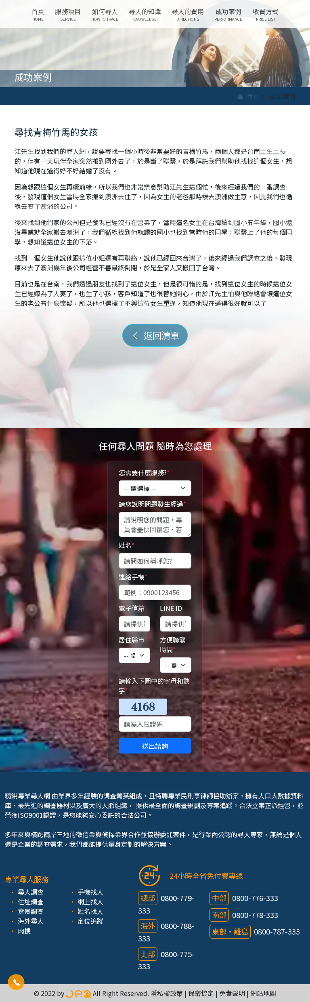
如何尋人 (104, 14)
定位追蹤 (90, 921)
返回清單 (159, 334)
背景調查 (31, 911)
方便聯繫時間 (173, 644)
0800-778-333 (255, 914)
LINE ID (171, 608)
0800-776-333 (255, 898)
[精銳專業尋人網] (78, 993)
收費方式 (266, 14)
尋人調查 (31, 892)
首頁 (37, 14)
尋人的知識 (145, 14)
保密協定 (201, 993)
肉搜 (24, 930)
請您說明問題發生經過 (152, 504)
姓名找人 (90, 911)
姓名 (126, 545)
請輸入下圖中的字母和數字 (154, 685)
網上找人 (90, 901)
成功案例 (228, 14)
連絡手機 (133, 576)
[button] (16, 982)
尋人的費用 (188, 14)
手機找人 (90, 892)
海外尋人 (31, 921)
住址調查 (31, 901)
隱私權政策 (167, 993)
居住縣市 (133, 639)
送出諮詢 (155, 746)
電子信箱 (132, 608)
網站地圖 (263, 993)
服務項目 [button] (68, 14)
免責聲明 (232, 993)
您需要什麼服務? (144, 472)
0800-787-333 (277, 931)
